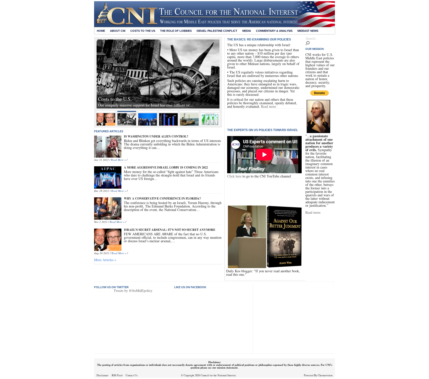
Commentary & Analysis (274, 30)
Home (101, 30)
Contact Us (132, 375)
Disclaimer (102, 375)
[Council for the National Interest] (214, 26)
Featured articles (108, 131)
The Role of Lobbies (176, 30)
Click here (234, 176)
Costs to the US (142, 30)
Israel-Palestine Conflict (217, 30)
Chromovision (325, 375)
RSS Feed (117, 375)
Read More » (118, 160)
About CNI (117, 30)
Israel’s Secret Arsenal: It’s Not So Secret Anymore (169, 230)
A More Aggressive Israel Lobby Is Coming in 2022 (166, 167)
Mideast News (307, 30)
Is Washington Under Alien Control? (156, 136)
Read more (268, 106)
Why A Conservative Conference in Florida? (162, 198)
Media (246, 30)
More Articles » (105, 259)
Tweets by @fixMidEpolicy (133, 290)
